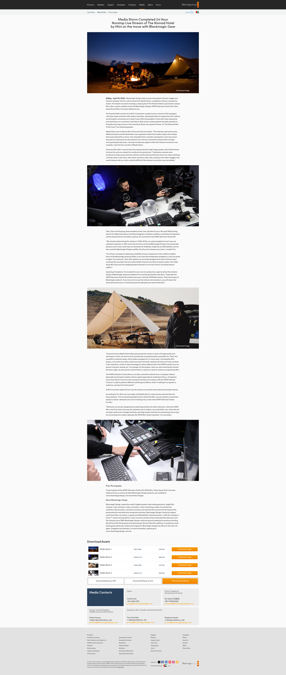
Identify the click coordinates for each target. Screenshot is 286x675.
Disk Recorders (91, 648)
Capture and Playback (93, 651)
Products (90, 5)
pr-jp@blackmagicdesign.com (140, 603)
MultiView (122, 648)
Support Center (155, 640)
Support (111, 5)
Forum (158, 5)
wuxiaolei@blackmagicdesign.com (179, 603)
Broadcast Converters (125, 640)
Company (132, 5)
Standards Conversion (125, 637)
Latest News (91, 12)
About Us (185, 640)
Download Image (182, 90)
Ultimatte (90, 645)
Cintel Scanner (91, 653)
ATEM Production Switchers (95, 643)
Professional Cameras (93, 637)
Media (142, 5)
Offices (185, 637)
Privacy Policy (186, 648)
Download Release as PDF (106, 581)
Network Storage (124, 645)
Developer (121, 5)
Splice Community (156, 651)
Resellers (100, 5)
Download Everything (180, 581)
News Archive (101, 12)
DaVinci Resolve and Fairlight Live (96, 640)
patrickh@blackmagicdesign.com (103, 622)
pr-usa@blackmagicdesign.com (140, 622)
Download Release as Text (143, 581)
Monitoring (122, 643)
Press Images (112, 12)
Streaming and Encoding (126, 653)
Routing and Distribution (126, 651)
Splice (150, 5)
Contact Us (154, 643)
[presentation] (90, 62)
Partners (185, 643)
